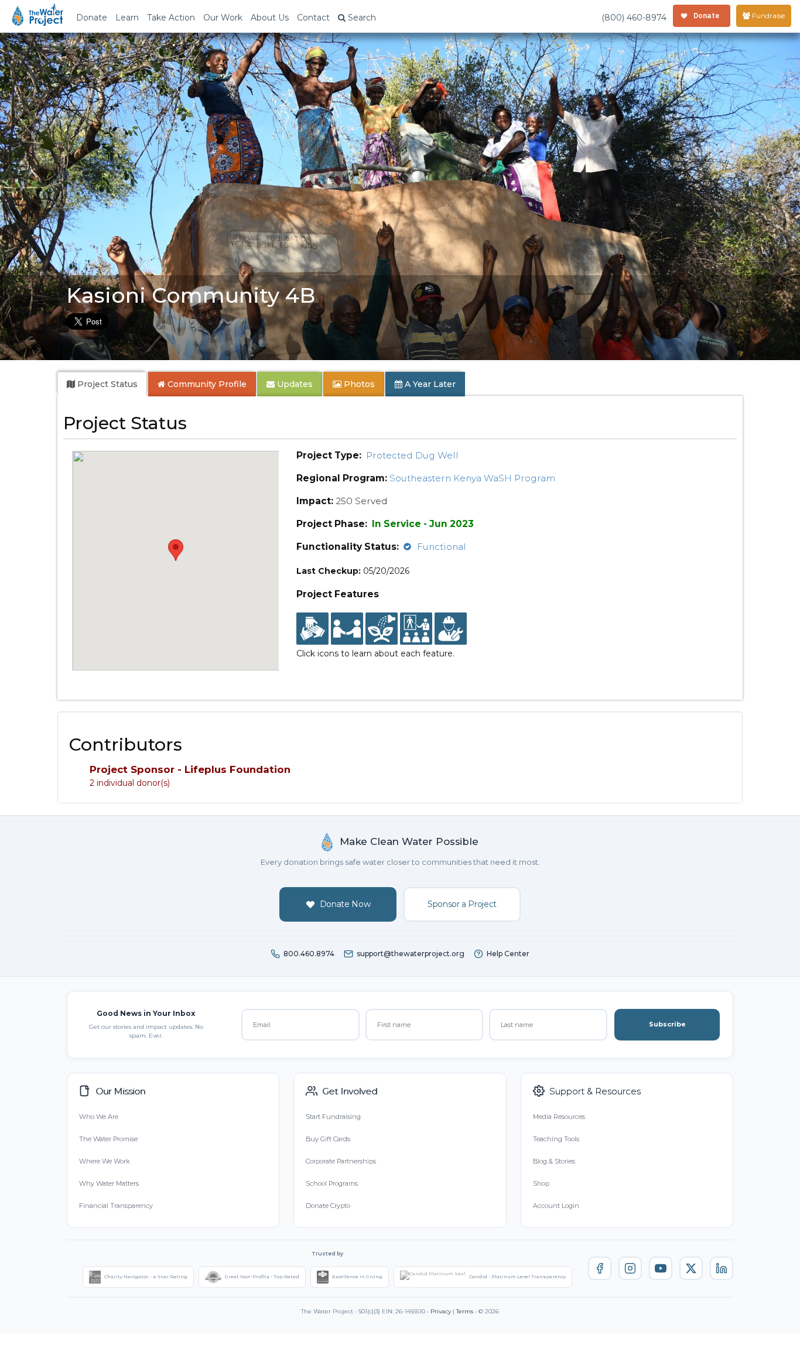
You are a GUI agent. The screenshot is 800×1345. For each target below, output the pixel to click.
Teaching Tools (556, 1139)
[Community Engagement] (347, 629)
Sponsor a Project (462, 904)
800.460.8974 (308, 953)
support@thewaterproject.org (410, 953)
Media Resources (559, 1117)
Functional (441, 546)
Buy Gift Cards (328, 1139)
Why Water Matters (109, 1183)
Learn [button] (127, 17)
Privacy (440, 1311)
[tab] (102, 384)
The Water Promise (108, 1139)
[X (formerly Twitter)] (691, 1268)
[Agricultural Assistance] (381, 629)
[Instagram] (630, 1268)
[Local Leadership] (312, 629)
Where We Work (104, 1161)
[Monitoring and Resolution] (451, 629)
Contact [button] (313, 17)
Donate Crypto (328, 1206)
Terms (464, 1311)
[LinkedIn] (721, 1268)
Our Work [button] (222, 17)
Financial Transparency (116, 1206)
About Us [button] (270, 17)
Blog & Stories (554, 1161)
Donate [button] (91, 17)
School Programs (332, 1183)
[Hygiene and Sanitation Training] (416, 629)
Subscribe (667, 1024)
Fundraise (767, 15)
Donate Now (345, 904)
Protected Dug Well (412, 455)
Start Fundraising (333, 1117)
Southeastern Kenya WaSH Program (472, 478)
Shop (541, 1183)
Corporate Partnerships (341, 1161)
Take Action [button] (171, 17)
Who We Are (98, 1117)
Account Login (556, 1206)
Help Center (508, 953)
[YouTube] (660, 1268)
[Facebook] (599, 1268)
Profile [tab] (207, 384)
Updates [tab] (294, 384)
